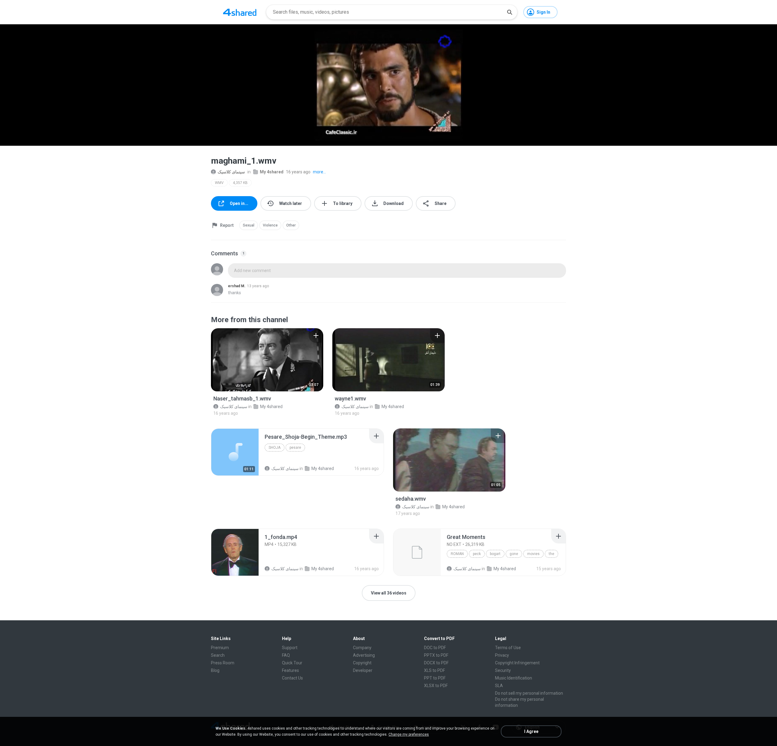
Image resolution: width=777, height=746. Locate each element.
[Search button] (509, 12)
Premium (220, 647)
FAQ (286, 655)
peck (477, 554)
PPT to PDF (435, 678)
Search (218, 655)
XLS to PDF (434, 670)
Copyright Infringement (517, 662)
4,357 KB (240, 183)
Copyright (362, 662)
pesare (295, 447)
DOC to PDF (435, 647)
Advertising (364, 655)
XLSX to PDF (436, 685)
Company (362, 647)
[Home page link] (239, 12)
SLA (499, 685)
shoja (274, 447)
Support (289, 647)
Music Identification (513, 678)
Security (503, 670)
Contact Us (292, 678)
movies (533, 554)
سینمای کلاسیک (231, 171)
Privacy (502, 655)
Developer (362, 670)
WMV (219, 183)
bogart (495, 554)
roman (457, 554)
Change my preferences (408, 734)
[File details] (267, 359)
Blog (215, 670)
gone (514, 554)
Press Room (222, 662)
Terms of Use (508, 647)
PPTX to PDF (436, 655)
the (551, 554)
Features (290, 670)
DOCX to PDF (436, 662)
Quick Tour (292, 662)
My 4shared (271, 171)
